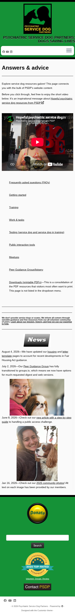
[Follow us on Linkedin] (11, 51)
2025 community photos (50, 482)
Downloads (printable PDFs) (25, 282)
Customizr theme (45, 610)
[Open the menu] (69, 50)
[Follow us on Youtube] (8, 51)
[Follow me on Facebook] (4, 51)
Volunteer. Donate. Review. (37, 579)
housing (52, 351)
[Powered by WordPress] (62, 605)
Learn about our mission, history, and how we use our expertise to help (37, 323)
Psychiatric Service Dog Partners (33, 606)
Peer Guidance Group (36, 366)
